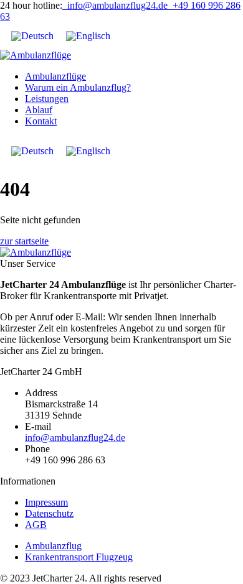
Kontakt (41, 121)
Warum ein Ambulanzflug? (78, 87)
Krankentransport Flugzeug (79, 557)
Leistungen (47, 98)
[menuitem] (32, 36)
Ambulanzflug (53, 545)
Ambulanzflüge (55, 76)
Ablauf (38, 109)
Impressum (46, 502)
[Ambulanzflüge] (35, 55)
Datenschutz (49, 513)
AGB (36, 524)
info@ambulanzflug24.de (115, 5)
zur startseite (24, 241)
